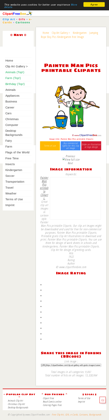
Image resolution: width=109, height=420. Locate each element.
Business (11, 101)
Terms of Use (14, 199)
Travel (9, 187)
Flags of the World (17, 152)
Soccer (9, 175)
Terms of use (50, 146)
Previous (70, 156)
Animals (10, 89)
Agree (94, 4)
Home (9, 60)
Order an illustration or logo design (91, 145)
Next (70, 163)
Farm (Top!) (13, 78)
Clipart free (48, 398)
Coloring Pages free (52, 405)
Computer (11, 124)
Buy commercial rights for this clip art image (70, 146)
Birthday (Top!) (15, 84)
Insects (10, 164)
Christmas (12, 119)
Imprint (10, 205)
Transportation (14, 181)
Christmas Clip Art (16, 404)
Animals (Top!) (14, 72)
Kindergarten (13, 170)
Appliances (12, 95)
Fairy (8, 140)
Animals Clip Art (15, 400)
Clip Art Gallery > (16, 66)
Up (102, 400)
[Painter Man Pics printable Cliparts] (71, 136)
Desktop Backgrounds (18, 407)
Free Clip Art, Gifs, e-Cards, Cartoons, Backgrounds (76, 414)
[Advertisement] (71, 52)
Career (9, 107)
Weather (11, 193)
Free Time (12, 158)
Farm (8, 146)
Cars (8, 113)
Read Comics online (52, 401)
